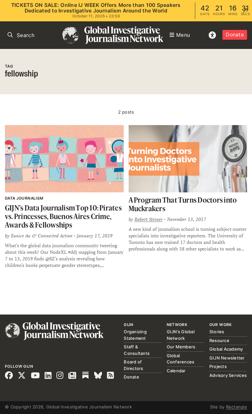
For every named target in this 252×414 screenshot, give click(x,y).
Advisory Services (228, 375)
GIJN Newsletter (227, 357)
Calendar (176, 370)
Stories (216, 331)
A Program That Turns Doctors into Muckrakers (183, 204)
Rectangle (236, 406)
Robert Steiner (149, 219)
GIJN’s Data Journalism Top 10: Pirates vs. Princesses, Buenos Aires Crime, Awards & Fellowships (63, 216)
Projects (218, 366)
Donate (235, 35)
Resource (219, 340)
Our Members (181, 346)
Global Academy (226, 349)
